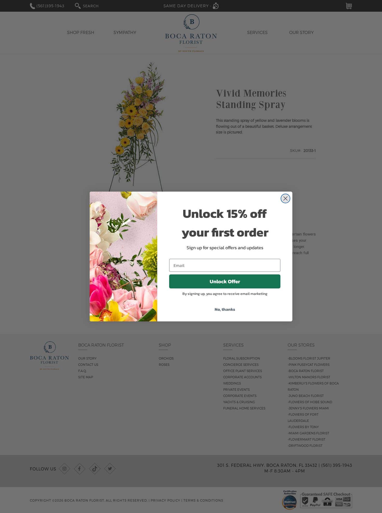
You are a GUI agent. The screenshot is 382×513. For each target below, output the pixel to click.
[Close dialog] (285, 198)
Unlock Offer (225, 281)
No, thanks (225, 309)
